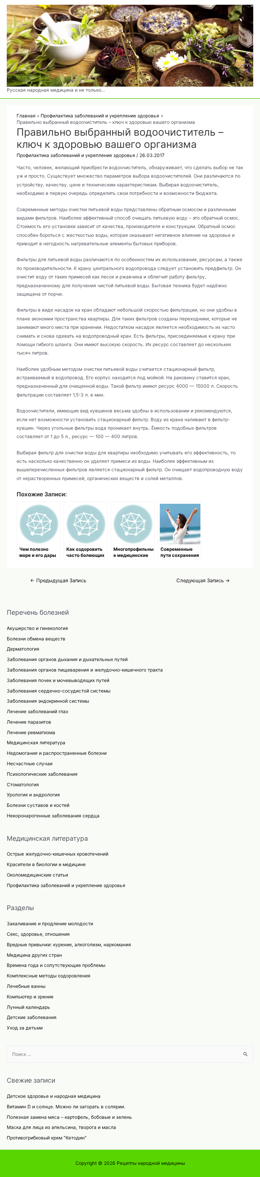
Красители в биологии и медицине (46, 864)
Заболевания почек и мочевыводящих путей (58, 680)
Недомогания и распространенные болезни (57, 753)
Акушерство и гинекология (37, 628)
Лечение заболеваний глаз (37, 711)
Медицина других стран (34, 955)
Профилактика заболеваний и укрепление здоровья (66, 885)
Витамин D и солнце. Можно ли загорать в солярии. (66, 1106)
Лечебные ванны (26, 986)
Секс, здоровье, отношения (38, 934)
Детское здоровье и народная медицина (54, 1096)
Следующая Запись (203, 581)
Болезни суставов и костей (38, 805)
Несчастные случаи (29, 763)
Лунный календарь (28, 1007)
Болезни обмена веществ (36, 638)
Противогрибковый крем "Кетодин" (47, 1137)
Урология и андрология (33, 794)
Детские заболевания (32, 1017)
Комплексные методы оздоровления (48, 975)
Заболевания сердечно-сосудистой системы (58, 691)
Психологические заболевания (42, 774)
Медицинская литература (36, 742)
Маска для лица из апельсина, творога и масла (61, 1127)
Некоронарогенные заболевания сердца (53, 815)
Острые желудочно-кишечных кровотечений (57, 854)
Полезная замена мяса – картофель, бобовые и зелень (69, 1117)
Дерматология (23, 649)
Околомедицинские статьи (37, 875)
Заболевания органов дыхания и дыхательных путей (67, 659)
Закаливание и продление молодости (50, 923)
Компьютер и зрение (30, 996)
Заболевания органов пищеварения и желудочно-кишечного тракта (85, 670)
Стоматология (23, 784)
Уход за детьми (25, 1028)
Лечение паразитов (29, 722)
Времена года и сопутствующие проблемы (56, 965)
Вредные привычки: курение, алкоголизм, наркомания (69, 944)
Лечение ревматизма (31, 732)
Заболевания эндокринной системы (48, 701)
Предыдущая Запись (58, 581)
